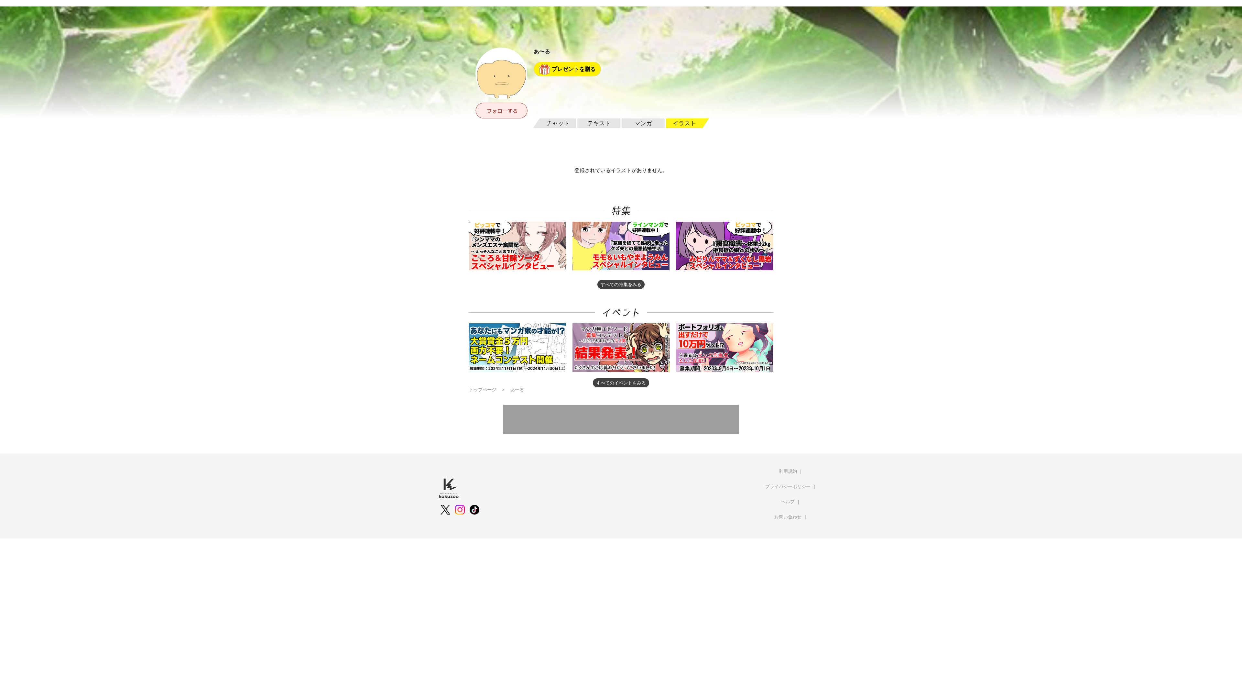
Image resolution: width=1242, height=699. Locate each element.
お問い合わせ (787, 516)
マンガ (643, 123)
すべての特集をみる (621, 284)
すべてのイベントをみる (621, 382)
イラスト (684, 123)
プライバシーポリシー (788, 486)
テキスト (599, 123)
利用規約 (788, 471)
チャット (558, 123)
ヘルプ (788, 501)
